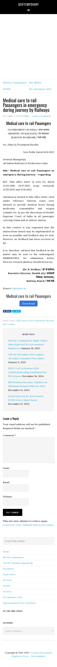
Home (6, 551)
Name (6, 468)
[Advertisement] (28, 46)
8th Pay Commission (14, 82)
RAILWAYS (40, 320)
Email (6, 482)
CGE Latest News (25, 320)
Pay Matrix (35, 82)
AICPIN (7, 89)
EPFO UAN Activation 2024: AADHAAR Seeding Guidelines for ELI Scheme (27, 372)
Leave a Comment (41, 116)
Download (28, 303)
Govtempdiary (28, 4)
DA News (7, 580)
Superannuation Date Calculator (19, 603)
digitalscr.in (19, 288)
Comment (9, 435)
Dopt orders (9, 574)
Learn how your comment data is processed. (28, 524)
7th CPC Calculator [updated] (17, 563)
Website (7, 496)
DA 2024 (7, 591)
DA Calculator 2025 (40, 89)
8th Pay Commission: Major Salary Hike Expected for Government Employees (27, 344)
